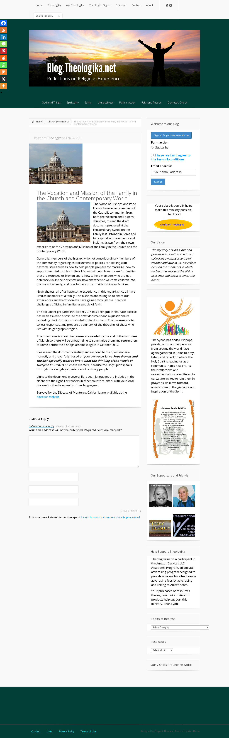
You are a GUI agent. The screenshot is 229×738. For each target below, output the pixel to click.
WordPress (194, 731)
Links (49, 731)
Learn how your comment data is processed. (110, 517)
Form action (159, 142)
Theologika (54, 138)
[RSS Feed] (3, 30)
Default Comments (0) (41, 426)
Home (39, 121)
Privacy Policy (66, 731)
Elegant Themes (163, 731)
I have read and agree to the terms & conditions (171, 157)
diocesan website (48, 397)
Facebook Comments (68, 426)
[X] (3, 79)
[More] (3, 86)
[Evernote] (3, 44)
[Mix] (3, 72)
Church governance (58, 121)
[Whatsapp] (3, 65)
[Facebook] (3, 23)
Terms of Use (88, 731)
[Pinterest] (3, 51)
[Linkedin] (3, 37)
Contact (35, 731)
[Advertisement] (114, 705)
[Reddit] (3, 58)
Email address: (161, 166)
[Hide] (1, 92)
